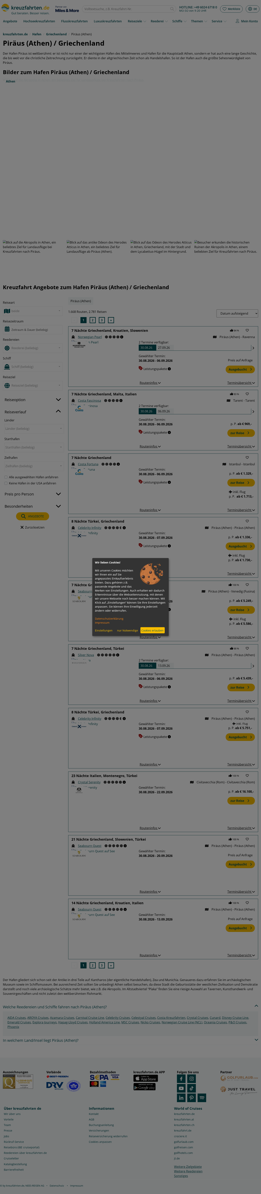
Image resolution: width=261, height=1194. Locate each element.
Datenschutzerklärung (109, 618)
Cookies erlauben (152, 630)
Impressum (102, 622)
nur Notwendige (127, 630)
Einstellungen (104, 630)
